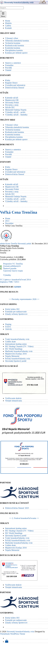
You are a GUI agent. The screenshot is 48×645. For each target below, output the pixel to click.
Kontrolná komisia (12, 48)
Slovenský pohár (24, 243)
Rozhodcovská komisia (14, 45)
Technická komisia (12, 43)
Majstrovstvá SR (12, 100)
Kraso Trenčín (11, 243)
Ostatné (8, 70)
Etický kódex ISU (12, 309)
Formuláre (9, 65)
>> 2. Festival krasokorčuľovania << (24, 518)
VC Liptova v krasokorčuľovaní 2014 (15, 279)
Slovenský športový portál (15, 361)
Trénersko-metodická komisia (17, 41)
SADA (8, 327)
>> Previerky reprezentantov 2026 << (24, 299)
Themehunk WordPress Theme (12, 634)
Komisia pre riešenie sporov (16, 53)
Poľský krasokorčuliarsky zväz (17, 358)
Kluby (7, 80)
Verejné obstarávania (13, 401)
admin (2, 243)
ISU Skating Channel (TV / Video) (19, 346)
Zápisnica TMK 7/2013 (9, 282)
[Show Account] (6, 642)
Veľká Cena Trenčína (18, 212)
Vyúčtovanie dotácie (13, 398)
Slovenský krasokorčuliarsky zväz (20, 631)
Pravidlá (8, 68)
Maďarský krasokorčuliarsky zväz (19, 351)
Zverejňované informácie (15, 85)
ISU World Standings (13, 349)
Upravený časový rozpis (13, 271)
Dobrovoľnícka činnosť (14, 88)
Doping (8, 324)
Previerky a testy (12, 105)
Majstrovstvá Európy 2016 (16, 354)
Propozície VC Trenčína (13, 264)
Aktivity (8, 329)
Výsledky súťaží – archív (15, 112)
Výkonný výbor (11, 38)
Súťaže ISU (10, 107)
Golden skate (10, 341)
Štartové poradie (9, 268)
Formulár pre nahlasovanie (16, 312)
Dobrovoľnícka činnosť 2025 (17, 508)
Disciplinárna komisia (14, 50)
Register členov (11, 83)
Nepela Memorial (12, 356)
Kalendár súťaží (11, 98)
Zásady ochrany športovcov (16, 314)
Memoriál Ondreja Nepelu (15, 110)
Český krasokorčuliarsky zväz (17, 339)
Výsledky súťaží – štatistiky (16, 115)
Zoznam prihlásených (12, 266)
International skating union (16, 344)
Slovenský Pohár (12, 102)
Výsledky (7, 275)
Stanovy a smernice (13, 63)
